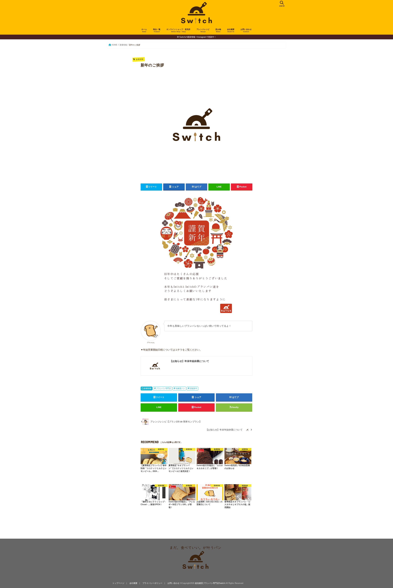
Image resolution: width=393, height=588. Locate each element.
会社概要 (230, 30)
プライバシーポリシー (152, 583)
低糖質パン (180, 388)
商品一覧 (156, 30)
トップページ (118, 583)
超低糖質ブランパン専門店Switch (210, 583)
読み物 (218, 30)
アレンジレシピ (202, 30)
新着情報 (147, 388)
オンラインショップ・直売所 (178, 30)
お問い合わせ (246, 30)
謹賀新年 (193, 388)
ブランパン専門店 (163, 388)
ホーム (144, 30)
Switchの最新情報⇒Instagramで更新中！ (197, 37)
